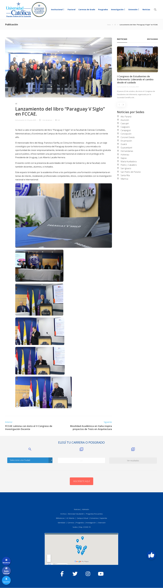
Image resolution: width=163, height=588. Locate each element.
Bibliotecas (60, 518)
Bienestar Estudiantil (76, 514)
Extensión (133, 9)
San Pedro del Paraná (130, 172)
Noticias (146, 9)
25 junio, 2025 (31, 120)
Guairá (124, 144)
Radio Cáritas (6, 572)
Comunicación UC (20, 120)
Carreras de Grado (86, 9)
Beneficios (6, 563)
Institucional (57, 9)
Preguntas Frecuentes (94, 514)
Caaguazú (125, 126)
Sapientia (103, 518)
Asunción (125, 120)
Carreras (70, 522)
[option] (137, 72)
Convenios (94, 518)
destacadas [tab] (152, 39)
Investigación (117, 9)
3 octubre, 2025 (134, 87)
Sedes (75, 527)
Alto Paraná (126, 116)
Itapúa (123, 158)
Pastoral (71, 9)
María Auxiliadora (129, 161)
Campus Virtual (82, 518)
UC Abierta (70, 518)
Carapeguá (126, 130)
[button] (151, 555)
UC (115, 25)
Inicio (109, 25)
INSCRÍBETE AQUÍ (81, 481)
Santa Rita (125, 175)
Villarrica (124, 178)
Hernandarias (127, 151)
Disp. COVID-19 (84, 527)
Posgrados (103, 9)
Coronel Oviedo (128, 137)
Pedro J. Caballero (129, 165)
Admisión (85, 509)
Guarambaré (126, 147)
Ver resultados (133, 460)
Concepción (126, 133)
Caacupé (125, 123)
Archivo (63, 514)
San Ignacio (126, 168)
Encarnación (126, 140)
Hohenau (125, 154)
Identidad (61, 522)
